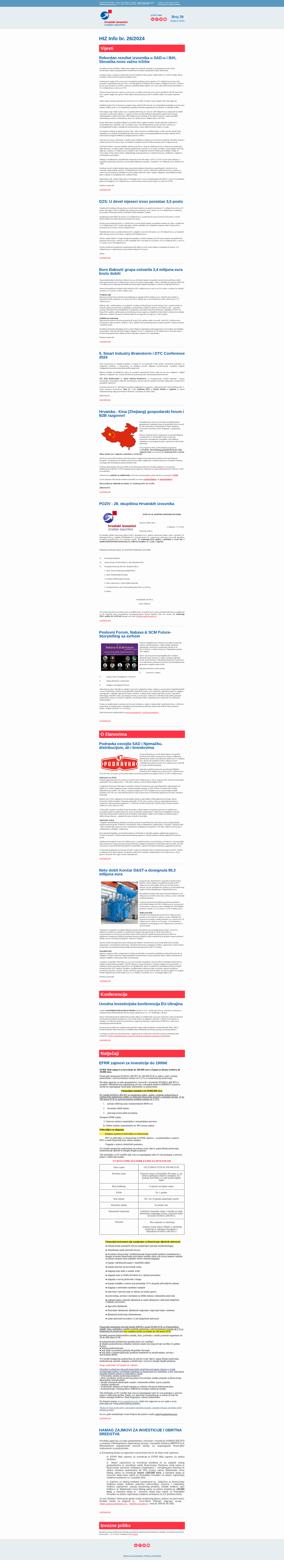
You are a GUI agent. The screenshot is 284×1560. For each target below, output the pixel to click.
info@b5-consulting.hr (138, 1504)
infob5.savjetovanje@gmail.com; (114, 1504)
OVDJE (135, 1534)
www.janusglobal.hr (133, 713)
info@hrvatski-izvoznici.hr (108, 4)
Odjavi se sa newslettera (133, 1556)
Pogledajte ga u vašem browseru (169, 4)
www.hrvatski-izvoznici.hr (145, 2)
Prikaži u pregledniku (152, 1556)
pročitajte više (105, 190)
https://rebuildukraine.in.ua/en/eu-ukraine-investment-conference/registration (139, 1036)
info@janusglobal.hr (151, 713)
